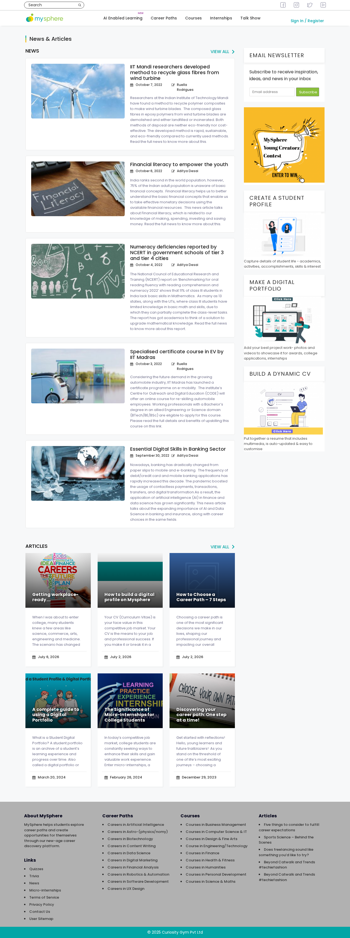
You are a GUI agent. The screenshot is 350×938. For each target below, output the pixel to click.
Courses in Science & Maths (210, 881)
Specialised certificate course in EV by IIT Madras (176, 354)
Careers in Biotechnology (130, 838)
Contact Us (39, 911)
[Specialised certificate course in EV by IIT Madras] (78, 376)
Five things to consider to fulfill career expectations (289, 827)
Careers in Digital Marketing (132, 860)
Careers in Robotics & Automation (138, 874)
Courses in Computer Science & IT (216, 831)
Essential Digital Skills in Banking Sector (178, 448)
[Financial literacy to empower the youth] (78, 188)
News (34, 883)
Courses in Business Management (216, 824)
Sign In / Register (307, 21)
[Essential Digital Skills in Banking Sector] (78, 473)
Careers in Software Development (138, 881)
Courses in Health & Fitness (210, 860)
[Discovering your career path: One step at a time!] (202, 700)
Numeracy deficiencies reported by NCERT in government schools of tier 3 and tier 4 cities (177, 252)
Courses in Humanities (206, 867)
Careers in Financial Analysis (133, 867)
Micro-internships (45, 890)
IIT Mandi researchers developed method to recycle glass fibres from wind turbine (174, 72)
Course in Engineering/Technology (217, 846)
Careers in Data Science (128, 853)
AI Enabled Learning (122, 18)
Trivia (34, 876)
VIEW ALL (220, 51)
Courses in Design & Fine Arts (211, 838)
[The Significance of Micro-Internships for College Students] (130, 700)
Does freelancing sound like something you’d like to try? (286, 852)
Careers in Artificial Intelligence (135, 824)
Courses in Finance (202, 853)
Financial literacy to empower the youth (179, 164)
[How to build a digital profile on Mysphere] (130, 580)
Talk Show (250, 18)
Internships (221, 18)
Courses (193, 18)
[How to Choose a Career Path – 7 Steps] (202, 580)
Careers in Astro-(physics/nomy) (137, 831)
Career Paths (164, 18)
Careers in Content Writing (131, 846)
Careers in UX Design (125, 888)
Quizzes (36, 869)
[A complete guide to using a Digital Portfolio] (58, 700)
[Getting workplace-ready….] (58, 580)
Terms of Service (44, 897)
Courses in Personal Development (216, 874)
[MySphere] (44, 18)
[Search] (79, 5)
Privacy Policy (41, 904)
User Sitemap (41, 918)
